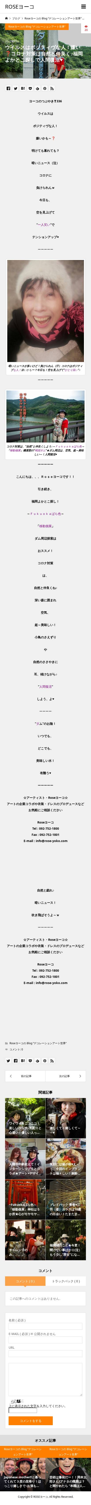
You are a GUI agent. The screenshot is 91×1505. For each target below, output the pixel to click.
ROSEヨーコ (20, 6)
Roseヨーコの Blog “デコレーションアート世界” (36, 26)
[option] (23, 1468)
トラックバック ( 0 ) (66, 1281)
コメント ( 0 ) (25, 1281)
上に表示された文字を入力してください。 (38, 1406)
